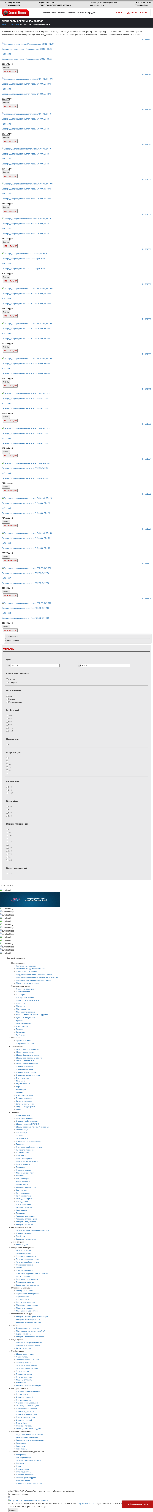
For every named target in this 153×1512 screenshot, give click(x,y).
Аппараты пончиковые (25, 1216)
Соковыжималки (23, 992)
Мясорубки (20, 1006)
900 (10, 725)
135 (10, 845)
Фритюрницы (21, 1133)
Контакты (62, 13)
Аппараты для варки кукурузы (28, 1322)
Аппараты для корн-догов (26, 1219)
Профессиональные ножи (26, 1409)
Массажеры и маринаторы (27, 1311)
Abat (10, 696)
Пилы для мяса (22, 1299)
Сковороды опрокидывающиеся (29, 1141)
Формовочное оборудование (27, 1294)
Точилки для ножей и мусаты (28, 1406)
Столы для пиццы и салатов (28, 1075)
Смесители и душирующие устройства (32, 1273)
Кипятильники (22, 1184)
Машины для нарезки (25, 1308)
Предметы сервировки (25, 1417)
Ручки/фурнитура (23, 1472)
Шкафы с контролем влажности (29, 1058)
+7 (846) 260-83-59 (12, 2)
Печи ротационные (24, 1377)
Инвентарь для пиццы (25, 1411)
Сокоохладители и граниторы (28, 1328)
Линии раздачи (22, 1245)
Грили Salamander (23, 1204)
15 (9, 767)
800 (10, 787)
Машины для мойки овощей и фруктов (32, 1015)
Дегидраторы (21, 1190)
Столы (19, 1268)
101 (10, 833)
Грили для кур (22, 1202)
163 (10, 874)
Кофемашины (21, 1449)
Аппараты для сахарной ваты (28, 1319)
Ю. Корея (12, 682)
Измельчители (22, 1026)
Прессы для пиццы (24, 1374)
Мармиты (20, 1176)
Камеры (19, 1092)
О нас (54, 13)
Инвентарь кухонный (24, 1397)
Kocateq (11, 699)
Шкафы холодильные (25, 1052)
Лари (18, 1087)
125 (10, 839)
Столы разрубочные (24, 1265)
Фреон (18, 1466)
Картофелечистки (23, 1023)
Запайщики (20, 1236)
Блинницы (20, 1213)
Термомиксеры (22, 1138)
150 (10, 851)
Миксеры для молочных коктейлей (30, 1331)
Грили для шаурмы (24, 1199)
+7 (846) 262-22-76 (12, 5)
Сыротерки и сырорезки (26, 989)
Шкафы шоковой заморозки (27, 1049)
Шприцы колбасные (24, 1291)
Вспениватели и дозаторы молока (30, 1440)
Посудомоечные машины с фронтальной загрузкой (37, 977)
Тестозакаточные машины (27, 1368)
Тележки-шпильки (23, 1253)
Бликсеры (20, 1029)
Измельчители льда (24, 1095)
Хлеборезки (21, 1035)
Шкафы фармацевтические (27, 1055)
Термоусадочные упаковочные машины (32, 1230)
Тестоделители (22, 1371)
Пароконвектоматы (24, 1115)
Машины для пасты (24, 1380)
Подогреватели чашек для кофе (29, 1434)
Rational (12, 1488)
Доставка (72, 13)
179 (10, 854)
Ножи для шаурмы (23, 1170)
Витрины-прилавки (24, 1101)
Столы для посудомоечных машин (30, 969)
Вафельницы (21, 1210)
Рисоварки (20, 1144)
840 (10, 790)
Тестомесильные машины (26, 1365)
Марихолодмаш (15, 702)
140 (10, 848)
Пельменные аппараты (25, 1302)
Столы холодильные (24, 1066)
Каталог (46, 13)
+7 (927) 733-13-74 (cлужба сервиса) (55, 5)
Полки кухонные (23, 1276)
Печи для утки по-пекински (27, 1161)
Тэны (19, 1488)
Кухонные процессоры (25, 1018)
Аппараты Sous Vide (24, 1225)
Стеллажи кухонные (24, 1271)
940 (10, 813)
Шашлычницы (22, 1130)
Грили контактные (23, 1196)
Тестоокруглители (23, 1363)
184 (10, 857)
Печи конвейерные (24, 1158)
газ (9, 745)
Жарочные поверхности (26, 1187)
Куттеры (19, 1020)
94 (9, 830)
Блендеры (20, 1032)
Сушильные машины (24, 1041)
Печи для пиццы (23, 1164)
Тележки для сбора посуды (27, 1262)
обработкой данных (87, 1504)
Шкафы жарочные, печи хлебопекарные (32, 1127)
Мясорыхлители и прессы (27, 1305)
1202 (10, 793)
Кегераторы (21, 1089)
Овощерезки (21, 1003)
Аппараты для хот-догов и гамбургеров (32, 1317)
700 (10, 716)
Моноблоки (20, 1081)
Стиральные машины (25, 1043)
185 (10, 860)
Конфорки (20, 1463)
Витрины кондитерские (25, 1107)
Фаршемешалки (22, 1296)
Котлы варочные (23, 1181)
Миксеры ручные (23, 1009)
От (9, 665)
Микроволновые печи (25, 1173)
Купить (6, 67)
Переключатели (22, 1469)
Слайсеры (20, 995)
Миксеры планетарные (25, 1012)
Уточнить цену (10, 71)
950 (10, 816)
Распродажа (90, 13)
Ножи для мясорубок (24, 1475)
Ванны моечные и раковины (27, 1285)
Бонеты (19, 1110)
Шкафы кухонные (23, 1250)
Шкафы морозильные (25, 1061)
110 (9, 836)
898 (10, 719)
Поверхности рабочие (25, 1282)
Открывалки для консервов (27, 1000)
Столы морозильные (24, 1069)
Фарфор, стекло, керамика (27, 1403)
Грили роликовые (23, 1193)
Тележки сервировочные (26, 1256)
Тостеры (19, 1135)
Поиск (118, 13)
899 (10, 722)
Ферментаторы (22, 1357)
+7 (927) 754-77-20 (46, 2)
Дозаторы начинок (23, 1348)
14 (9, 764)
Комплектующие (23, 1480)
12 (9, 761)
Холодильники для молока (27, 1437)
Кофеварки (20, 1446)
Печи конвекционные (24, 1118)
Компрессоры (21, 1455)
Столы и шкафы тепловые (27, 1121)
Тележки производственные (27, 1259)
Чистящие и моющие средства (28, 1429)
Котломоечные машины (26, 966)
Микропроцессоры (23, 1457)
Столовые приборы (24, 1426)
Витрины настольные (25, 1104)
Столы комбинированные (26, 1072)
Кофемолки (21, 1443)
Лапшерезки (21, 1383)
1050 (10, 731)
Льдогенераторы (23, 1084)
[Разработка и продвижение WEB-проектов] (28, 1500)
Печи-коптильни (22, 1156)
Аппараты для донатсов (26, 1222)
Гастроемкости (22, 1394)
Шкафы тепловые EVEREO (27, 1124)
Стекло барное (22, 1423)
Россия (11, 679)
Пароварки (20, 1167)
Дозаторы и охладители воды (28, 1386)
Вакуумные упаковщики (26, 1239)
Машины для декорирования (28, 1345)
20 (9, 770)
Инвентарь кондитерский (26, 1414)
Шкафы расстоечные (25, 1354)
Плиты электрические (25, 1150)
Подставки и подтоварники (27, 1279)
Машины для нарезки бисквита (29, 1342)
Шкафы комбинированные (27, 1064)
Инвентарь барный (24, 1420)
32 (9, 773)
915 (10, 810)
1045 (10, 728)
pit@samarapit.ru (97, 5)
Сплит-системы (22, 1078)
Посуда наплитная (23, 1400)
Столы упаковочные (24, 1233)
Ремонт (80, 13)
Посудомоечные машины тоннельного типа (34, 974)
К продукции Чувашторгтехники (29, 1483)
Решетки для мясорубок (26, 1478)
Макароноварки (22, 1179)
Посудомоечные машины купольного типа (33, 980)
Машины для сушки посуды (27, 983)
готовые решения (139, 13)
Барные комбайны (23, 1334)
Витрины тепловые (24, 1207)
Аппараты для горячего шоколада (30, 1337)
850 (10, 807)
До (79, 665)
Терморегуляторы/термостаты (28, 1460)
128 (10, 842)
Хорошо (12, 1510)
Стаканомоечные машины (27, 972)
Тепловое (15, 24)
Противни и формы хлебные (28, 1391)
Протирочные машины (25, 997)
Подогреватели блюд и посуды (29, 1147)
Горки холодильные (24, 1098)
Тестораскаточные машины (27, 1360)
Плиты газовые (22, 1153)
